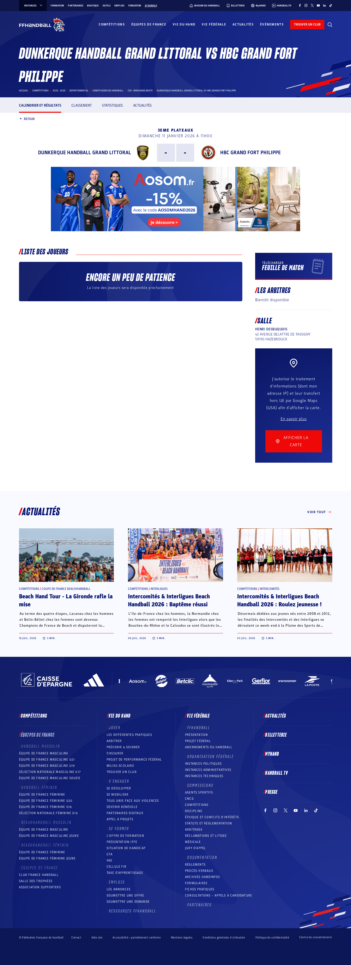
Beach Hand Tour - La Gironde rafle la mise (66, 600)
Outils (106, 5)
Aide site (96, 937)
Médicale (193, 842)
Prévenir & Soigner (123, 747)
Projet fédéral (198, 741)
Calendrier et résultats (40, 105)
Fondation (134, 5)
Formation (57, 5)
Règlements (195, 864)
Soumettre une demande (128, 901)
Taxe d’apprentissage (125, 873)
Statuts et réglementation (208, 823)
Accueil (23, 90)
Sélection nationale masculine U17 (50, 772)
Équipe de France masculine (43, 753)
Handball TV (276, 773)
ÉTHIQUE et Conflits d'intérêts (212, 817)
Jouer (115, 728)
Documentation (202, 858)
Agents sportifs (199, 792)
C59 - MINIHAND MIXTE (140, 90)
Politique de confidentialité (272, 937)
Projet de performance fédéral (134, 759)
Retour (29, 118)
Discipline (193, 811)
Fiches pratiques (199, 889)
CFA (110, 854)
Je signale (151, 5)
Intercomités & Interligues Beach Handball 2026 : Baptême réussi (169, 600)
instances (30, 5)
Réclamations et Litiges (206, 836)
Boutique (93, 5)
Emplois (119, 5)
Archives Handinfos (202, 877)
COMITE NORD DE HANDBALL (108, 90)
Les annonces (119, 889)
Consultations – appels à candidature (218, 895)
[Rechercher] (330, 24)
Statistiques (112, 105)
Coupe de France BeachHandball (66, 589)
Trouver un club (122, 772)
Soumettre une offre (125, 895)
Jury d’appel (195, 848)
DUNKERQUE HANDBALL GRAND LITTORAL (84, 153)
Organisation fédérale (210, 757)
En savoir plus (294, 418)
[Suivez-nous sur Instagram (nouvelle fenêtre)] (306, 5)
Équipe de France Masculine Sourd (49, 778)
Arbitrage (193, 829)
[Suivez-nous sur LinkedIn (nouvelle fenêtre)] (324, 5)
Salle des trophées (36, 881)
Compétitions (112, 24)
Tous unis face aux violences (133, 801)
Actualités (243, 24)
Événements (272, 24)
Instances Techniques (204, 776)
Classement (81, 105)
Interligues (159, 589)
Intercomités (269, 589)
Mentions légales (181, 937)
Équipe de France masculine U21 (47, 759)
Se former (119, 829)
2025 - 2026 (59, 90)
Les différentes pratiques (129, 735)
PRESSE (271, 792)
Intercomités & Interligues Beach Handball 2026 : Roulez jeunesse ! (279, 600)
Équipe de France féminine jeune (47, 858)
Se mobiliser (117, 794)
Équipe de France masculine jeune (49, 836)
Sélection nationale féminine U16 (48, 813)
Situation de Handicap (126, 848)
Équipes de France (148, 24)
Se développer (119, 788)
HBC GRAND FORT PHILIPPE (250, 153)
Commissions (200, 785)
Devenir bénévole (122, 807)
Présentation (196, 735)
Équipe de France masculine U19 (47, 766)
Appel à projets (120, 819)
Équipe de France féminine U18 (45, 807)
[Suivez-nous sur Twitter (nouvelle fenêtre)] (312, 5)
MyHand (272, 754)
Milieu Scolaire (120, 766)
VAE (110, 860)
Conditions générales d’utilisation (224, 937)
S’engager (119, 781)
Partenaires (75, 5)
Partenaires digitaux (125, 813)
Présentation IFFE (122, 842)
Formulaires (196, 883)
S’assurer (115, 753)
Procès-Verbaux (199, 871)
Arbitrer (114, 741)
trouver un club (307, 24)
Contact (76, 937)
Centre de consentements (315, 937)
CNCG (189, 798)
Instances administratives (208, 770)
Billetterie (276, 735)
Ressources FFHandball (132, 911)
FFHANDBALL (198, 728)
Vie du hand (184, 24)
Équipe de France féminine (42, 794)
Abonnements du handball (209, 747)
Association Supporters (40, 887)
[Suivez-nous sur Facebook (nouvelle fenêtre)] (299, 5)
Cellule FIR (116, 866)
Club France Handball (39, 875)
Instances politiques (203, 763)
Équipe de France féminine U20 (46, 801)
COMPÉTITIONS (196, 805)
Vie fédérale (214, 24)
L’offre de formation (125, 836)
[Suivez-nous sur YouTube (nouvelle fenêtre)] (318, 5)
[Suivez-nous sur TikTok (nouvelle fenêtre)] (330, 5)
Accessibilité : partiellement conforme (137, 937)
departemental (78, 90)
